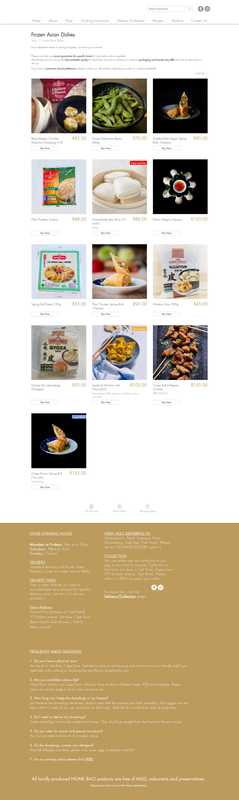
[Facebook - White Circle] (154, 587)
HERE (89, 759)
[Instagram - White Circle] (160, 587)
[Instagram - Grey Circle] (207, 9)
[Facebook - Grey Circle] (201, 9)
